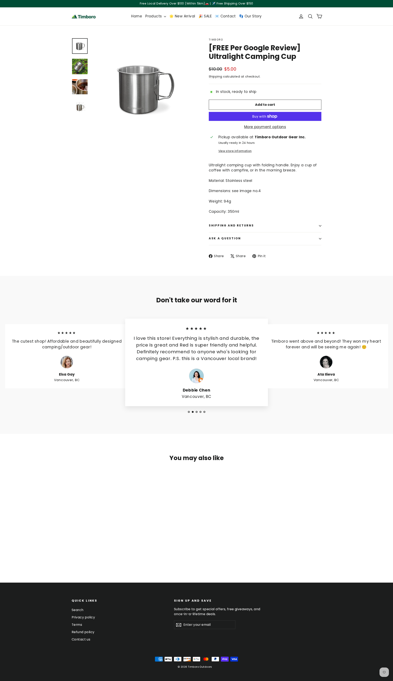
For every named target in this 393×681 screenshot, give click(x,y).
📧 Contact (225, 16)
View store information (235, 151)
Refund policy (83, 632)
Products (154, 16)
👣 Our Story (250, 16)
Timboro (216, 39)
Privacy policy (83, 617)
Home (136, 16)
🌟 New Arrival (182, 16)
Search (78, 610)
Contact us (81, 639)
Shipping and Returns (231, 225)
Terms (77, 624)
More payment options (265, 126)
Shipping (215, 76)
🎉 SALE (205, 16)
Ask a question (225, 238)
